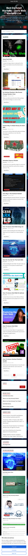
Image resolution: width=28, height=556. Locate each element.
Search (5, 383)
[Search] (20, 27)
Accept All (14, 546)
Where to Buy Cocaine (8, 406)
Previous (6, 375)
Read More (6, 69)
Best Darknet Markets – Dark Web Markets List (14, 10)
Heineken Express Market (14, 149)
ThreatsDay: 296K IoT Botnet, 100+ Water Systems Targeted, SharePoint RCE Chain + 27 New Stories (13, 421)
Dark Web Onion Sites (8, 395)
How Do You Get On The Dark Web (14, 249)
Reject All (14, 553)
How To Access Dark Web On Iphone (14, 282)
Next (15, 377)
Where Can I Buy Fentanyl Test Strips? (12, 401)
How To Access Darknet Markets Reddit (14, 348)
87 (12, 377)
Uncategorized (6, 55)
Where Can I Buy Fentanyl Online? (11, 398)
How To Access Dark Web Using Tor (14, 215)
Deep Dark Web (14, 48)
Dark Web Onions (7, 403)
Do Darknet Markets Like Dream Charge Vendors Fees (14, 81)
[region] (14, 546)
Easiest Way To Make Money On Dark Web (14, 114)
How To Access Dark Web (14, 315)
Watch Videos (25, 27)
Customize (14, 550)
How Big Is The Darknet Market (14, 182)
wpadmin (5, 61)
